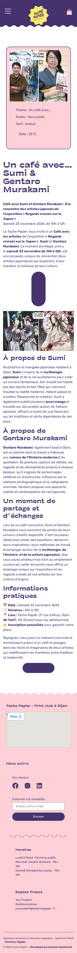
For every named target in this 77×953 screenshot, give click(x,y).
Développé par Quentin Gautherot (51, 947)
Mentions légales (15, 941)
